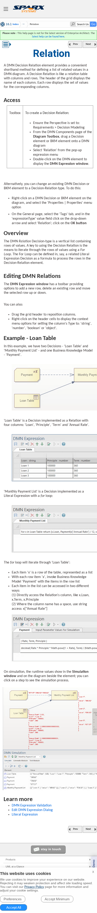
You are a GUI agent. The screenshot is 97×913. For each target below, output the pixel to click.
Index (16, 24)
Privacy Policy (34, 887)
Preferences (13, 899)
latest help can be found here (48, 36)
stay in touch (51, 849)
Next (88, 44)
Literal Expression (25, 814)
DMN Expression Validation (31, 805)
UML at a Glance (15, 866)
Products (11, 859)
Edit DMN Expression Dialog (32, 810)
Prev (75, 44)
